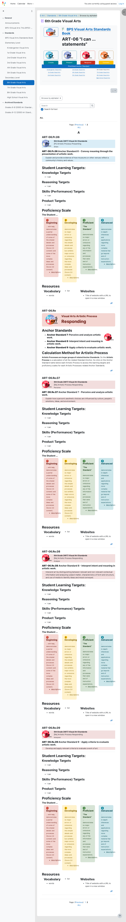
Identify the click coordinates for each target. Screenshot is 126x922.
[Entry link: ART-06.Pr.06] (112, 303)
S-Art (42, 16)
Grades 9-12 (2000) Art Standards (19, 112)
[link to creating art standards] (51, 55)
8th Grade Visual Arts (16, 92)
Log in (121, 4)
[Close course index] (3, 11)
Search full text (50, 109)
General (8, 18)
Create (51, 62)
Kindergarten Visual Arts (18, 48)
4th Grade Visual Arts (16, 68)
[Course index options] (32, 11)
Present (69, 62)
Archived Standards (14, 102)
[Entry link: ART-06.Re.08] (112, 720)
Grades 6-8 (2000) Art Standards (19, 107)
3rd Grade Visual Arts (16, 63)
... (114, 90)
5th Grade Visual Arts (16, 73)
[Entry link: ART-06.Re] (112, 371)
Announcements (12, 23)
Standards (9, 33)
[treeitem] (17, 22)
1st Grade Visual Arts (16, 53)
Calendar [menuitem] (21, 4)
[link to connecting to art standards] (106, 55)
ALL (79, 127)
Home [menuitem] (13, 4)
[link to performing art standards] (69, 55)
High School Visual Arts (17, 97)
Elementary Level (12, 43)
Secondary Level (12, 78)
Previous (79, 125)
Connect (106, 62)
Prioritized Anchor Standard (78, 66)
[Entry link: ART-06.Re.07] (112, 544)
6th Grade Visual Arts (16, 82)
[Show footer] (120, 916)
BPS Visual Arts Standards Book (19, 38)
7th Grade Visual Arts (16, 87)
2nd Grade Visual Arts (16, 58)
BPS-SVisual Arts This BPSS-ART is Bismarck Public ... (19, 28)
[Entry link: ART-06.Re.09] (112, 891)
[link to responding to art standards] (87, 55)
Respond (87, 62)
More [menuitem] (29, 4)
